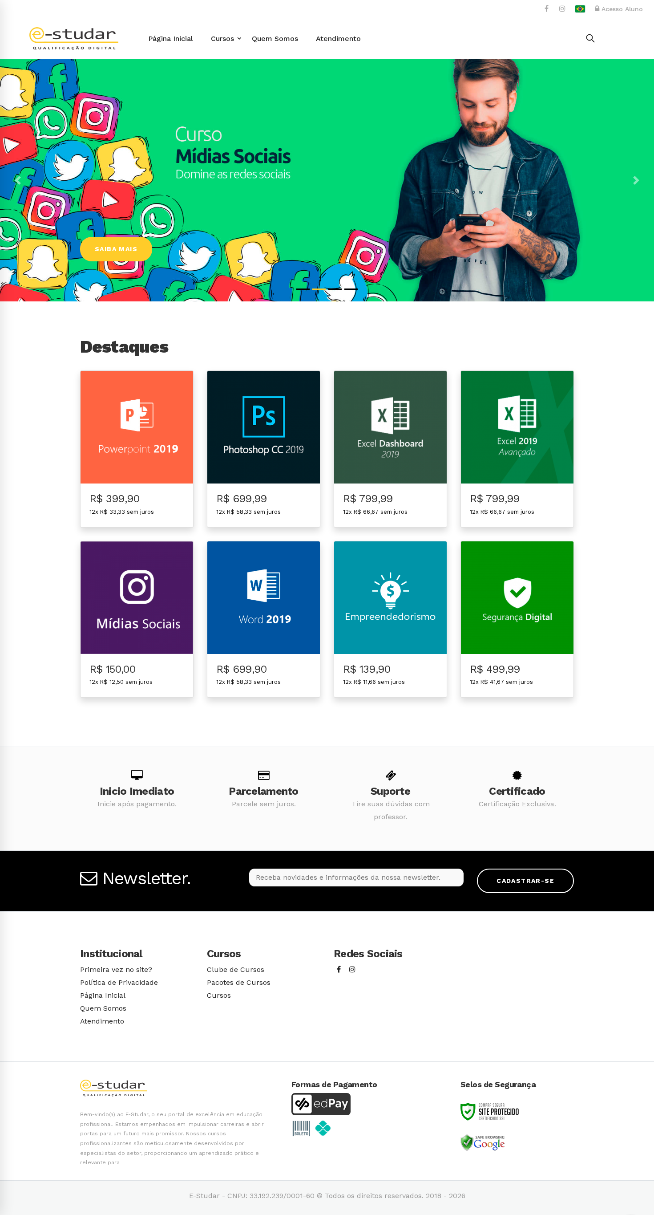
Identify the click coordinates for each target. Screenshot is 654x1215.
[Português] (580, 9)
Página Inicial (102, 995)
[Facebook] (339, 969)
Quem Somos (103, 1008)
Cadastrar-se (525, 880)
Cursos (219, 995)
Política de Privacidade (119, 982)
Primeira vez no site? (116, 969)
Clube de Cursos (235, 969)
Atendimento (102, 1021)
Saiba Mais (116, 248)
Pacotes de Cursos (238, 982)
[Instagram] (352, 969)
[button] (18, 180)
